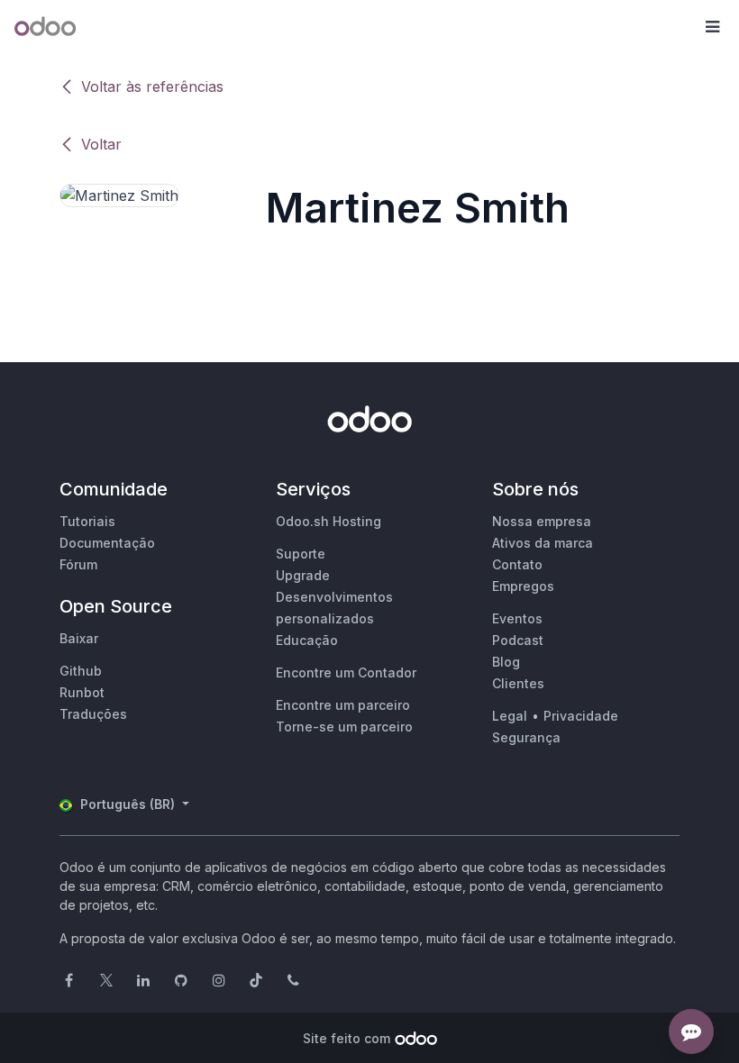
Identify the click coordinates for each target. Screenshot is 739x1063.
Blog (506, 661)
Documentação (107, 542)
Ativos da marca (542, 542)
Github (80, 670)
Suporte (300, 553)
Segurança (526, 737)
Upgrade (303, 575)
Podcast (517, 640)
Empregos (523, 586)
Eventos (517, 618)
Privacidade (580, 715)
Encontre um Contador (346, 672)
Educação (307, 640)
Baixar (78, 638)
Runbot (82, 692)
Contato (517, 564)
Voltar (101, 144)
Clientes (518, 683)
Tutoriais (87, 521)
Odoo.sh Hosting (328, 521)
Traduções (93, 714)
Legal (509, 715)
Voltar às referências (152, 86)
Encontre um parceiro (343, 705)
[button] (712, 27)
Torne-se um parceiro (344, 726)
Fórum (78, 564)
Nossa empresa (541, 521)
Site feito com (346, 1038)
